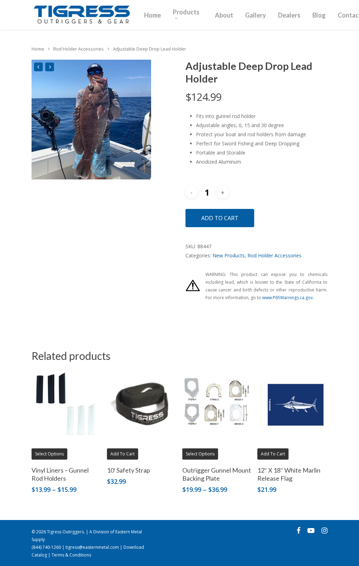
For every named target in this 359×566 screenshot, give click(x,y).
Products (186, 12)
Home (152, 15)
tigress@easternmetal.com (92, 547)
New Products (228, 255)
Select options (49, 454)
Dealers (289, 15)
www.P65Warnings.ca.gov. (288, 298)
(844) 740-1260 (46, 547)
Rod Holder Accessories (78, 49)
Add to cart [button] (122, 454)
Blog (319, 15)
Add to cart (219, 218)
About (224, 15)
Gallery (255, 15)
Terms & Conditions (71, 555)
